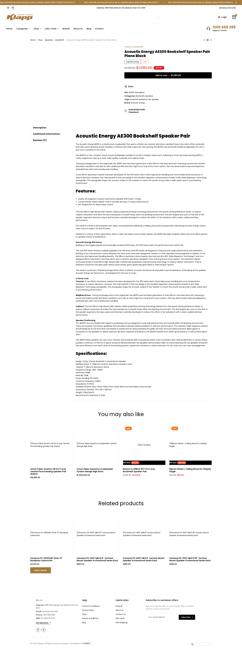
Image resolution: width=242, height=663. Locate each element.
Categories (22, 28)
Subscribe (185, 617)
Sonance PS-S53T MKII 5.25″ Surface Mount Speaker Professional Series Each (190, 559)
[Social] (38, 630)
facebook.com (8, 8)
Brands (66, 28)
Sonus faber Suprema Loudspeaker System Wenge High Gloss (95, 470)
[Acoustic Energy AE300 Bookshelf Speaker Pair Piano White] (204, 40)
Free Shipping (121, 622)
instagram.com (13, 8)
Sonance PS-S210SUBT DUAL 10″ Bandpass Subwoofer (46, 559)
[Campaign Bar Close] (237, 2)
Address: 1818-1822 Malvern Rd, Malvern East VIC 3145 (121, 8)
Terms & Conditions (91, 606)
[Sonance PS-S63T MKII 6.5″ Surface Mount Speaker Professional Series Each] (98, 534)
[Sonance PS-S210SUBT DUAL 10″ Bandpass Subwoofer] (51, 534)
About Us (78, 28)
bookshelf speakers (138, 99)
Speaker (155, 99)
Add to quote (40, 570)
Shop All (119, 606)
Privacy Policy (88, 610)
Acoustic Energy (138, 103)
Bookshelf (59, 40)
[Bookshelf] (207, 40)
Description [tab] (39, 127)
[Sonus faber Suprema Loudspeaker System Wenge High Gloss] (98, 445)
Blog (89, 28)
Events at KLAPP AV (90, 618)
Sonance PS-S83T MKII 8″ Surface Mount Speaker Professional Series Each (143, 559)
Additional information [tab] (46, 133)
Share (130, 86)
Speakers (49, 40)
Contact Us (121, 614)
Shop (36, 28)
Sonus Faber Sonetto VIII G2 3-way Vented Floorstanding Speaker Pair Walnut (48, 471)
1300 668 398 (224, 27)
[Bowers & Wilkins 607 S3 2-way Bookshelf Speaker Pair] (144, 444)
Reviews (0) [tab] (40, 140)
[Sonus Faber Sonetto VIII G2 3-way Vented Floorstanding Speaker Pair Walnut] (51, 445)
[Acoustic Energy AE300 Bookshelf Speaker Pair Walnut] (211, 40)
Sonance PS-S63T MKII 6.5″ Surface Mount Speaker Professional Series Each (97, 559)
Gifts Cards (51, 28)
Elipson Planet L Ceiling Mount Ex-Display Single (190, 470)
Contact (99, 28)
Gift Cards (120, 618)
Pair (149, 99)
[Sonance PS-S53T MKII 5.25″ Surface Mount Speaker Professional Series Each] (190, 534)
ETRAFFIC (87, 643)
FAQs (84, 614)
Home (9, 28)
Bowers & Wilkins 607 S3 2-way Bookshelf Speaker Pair (139, 470)
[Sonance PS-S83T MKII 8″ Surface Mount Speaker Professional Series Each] (144, 534)
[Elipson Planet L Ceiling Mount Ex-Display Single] (190, 445)
